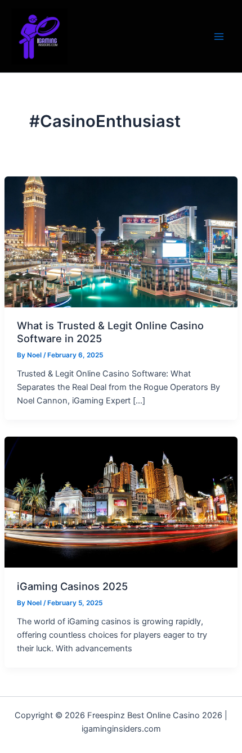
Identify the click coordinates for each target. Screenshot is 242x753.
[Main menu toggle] (219, 36)
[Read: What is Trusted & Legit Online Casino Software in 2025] (121, 241)
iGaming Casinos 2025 (72, 586)
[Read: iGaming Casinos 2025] (121, 501)
